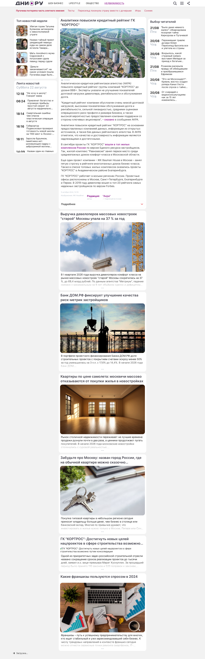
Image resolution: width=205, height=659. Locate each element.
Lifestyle (74, 3)
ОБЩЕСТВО (92, 3)
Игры (138, 10)
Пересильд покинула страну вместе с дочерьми (105, 10)
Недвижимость (114, 3)
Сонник (148, 10)
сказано (109, 119)
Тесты (71, 10)
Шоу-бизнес (55, 3)
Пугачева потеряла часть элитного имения (40, 10)
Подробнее (68, 204)
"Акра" (107, 196)
